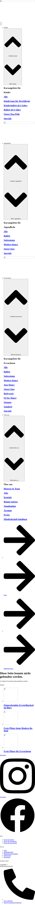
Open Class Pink (12, 114)
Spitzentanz (9, 240)
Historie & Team (12, 489)
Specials (7, 118)
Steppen (7, 402)
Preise (7, 515)
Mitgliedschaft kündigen (15, 519)
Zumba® (8, 406)
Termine (8, 510)
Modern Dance (11, 244)
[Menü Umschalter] (1, 23)
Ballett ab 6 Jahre (12, 110)
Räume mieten (11, 502)
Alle (6, 97)
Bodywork (9, 393)
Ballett (7, 236)
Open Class (9, 249)
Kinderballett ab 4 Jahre (15, 105)
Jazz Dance (9, 385)
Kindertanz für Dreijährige (17, 101)
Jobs (6, 493)
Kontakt (8, 497)
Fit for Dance (10, 398)
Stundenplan (10, 506)
